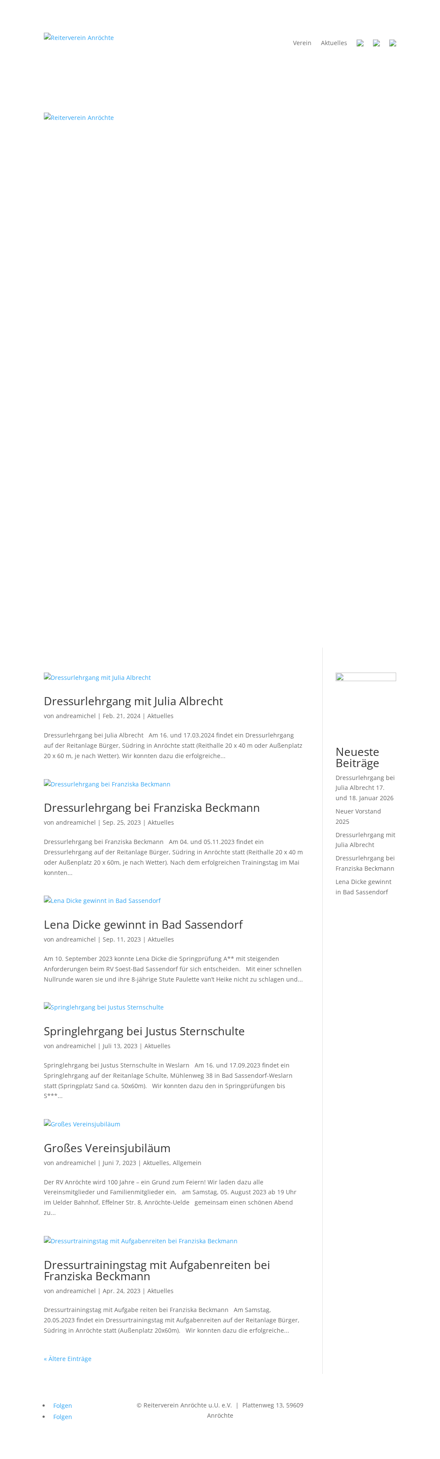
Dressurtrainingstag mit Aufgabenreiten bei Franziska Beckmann (157, 1270)
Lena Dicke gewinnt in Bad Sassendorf (143, 924)
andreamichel (76, 716)
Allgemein (187, 1163)
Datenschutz (378, 1405)
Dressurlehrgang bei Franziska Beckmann (152, 807)
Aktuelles (334, 43)
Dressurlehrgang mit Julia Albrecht (133, 701)
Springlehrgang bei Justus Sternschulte (144, 1031)
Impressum (335, 1405)
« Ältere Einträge (68, 1359)
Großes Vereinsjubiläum (107, 1148)
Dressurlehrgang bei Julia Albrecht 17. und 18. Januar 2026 (365, 788)
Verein (302, 43)
